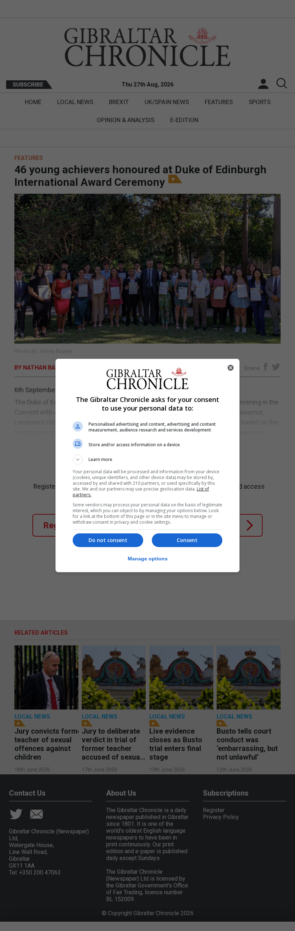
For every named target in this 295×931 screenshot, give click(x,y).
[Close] (230, 368)
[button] (147, 460)
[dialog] (147, 465)
